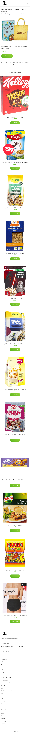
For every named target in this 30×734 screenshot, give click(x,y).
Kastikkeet (3, 667)
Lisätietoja (7, 56)
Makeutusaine (4, 680)
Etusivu (2, 14)
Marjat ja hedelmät (5, 683)
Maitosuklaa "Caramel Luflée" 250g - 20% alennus (15, 480)
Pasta (2, 693)
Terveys (3, 701)
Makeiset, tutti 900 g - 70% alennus (15, 570)
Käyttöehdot (4, 718)
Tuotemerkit (15, 46)
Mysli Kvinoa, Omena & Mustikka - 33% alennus (15, 344)
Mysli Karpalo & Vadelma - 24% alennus (15, 434)
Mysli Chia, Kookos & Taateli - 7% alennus (15, 208)
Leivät (2, 672)
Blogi (2, 713)
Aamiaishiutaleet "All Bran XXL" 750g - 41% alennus (15, 162)
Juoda (2, 664)
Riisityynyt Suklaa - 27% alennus (15, 117)
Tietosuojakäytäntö (6, 721)
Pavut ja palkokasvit (6, 696)
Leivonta (3, 675)
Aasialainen (4, 659)
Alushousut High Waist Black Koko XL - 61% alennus (15, 615)
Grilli (2, 661)
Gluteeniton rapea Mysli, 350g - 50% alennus (15, 389)
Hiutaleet (9, 46)
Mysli (25, 46)
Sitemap (3, 723)
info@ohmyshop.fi (5, 651)
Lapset (2, 669)
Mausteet (3, 685)
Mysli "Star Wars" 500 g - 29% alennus (15, 298)
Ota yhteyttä (4, 715)
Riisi (2, 698)
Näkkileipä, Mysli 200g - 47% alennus (15, 253)
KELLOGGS (21, 46)
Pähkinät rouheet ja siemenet (8, 690)
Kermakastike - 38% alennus (15, 525)
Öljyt (2, 688)
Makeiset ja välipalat (6, 677)
